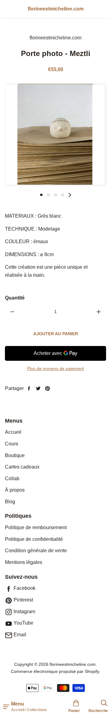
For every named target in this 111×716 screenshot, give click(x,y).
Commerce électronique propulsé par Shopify (55, 671)
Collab (12, 478)
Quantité (15, 297)
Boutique (15, 455)
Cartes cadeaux (22, 466)
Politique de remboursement (36, 527)
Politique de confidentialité (34, 539)
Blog (10, 501)
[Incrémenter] (98, 311)
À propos (15, 490)
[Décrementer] (12, 311)
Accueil (13, 432)
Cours (11, 443)
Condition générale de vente (36, 550)
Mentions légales (23, 562)
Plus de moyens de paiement (55, 368)
